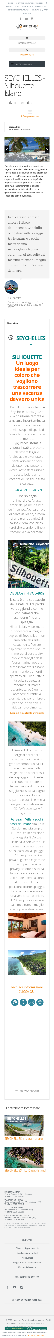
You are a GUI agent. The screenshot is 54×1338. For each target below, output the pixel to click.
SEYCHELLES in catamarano (23, 1138)
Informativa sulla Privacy (31, 1323)
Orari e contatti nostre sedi (30, 3)
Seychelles (26, 129)
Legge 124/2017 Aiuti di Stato (27, 1262)
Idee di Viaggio (14, 129)
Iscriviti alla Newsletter (35, 6)
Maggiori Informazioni (38, 1335)
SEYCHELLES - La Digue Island (25, 1170)
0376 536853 (18, 1212)
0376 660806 (18, 1220)
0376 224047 (18, 1196)
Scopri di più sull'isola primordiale (27, 713)
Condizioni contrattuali (18, 10)
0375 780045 (18, 1204)
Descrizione (12, 323)
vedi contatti (27, 54)
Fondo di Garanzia (27, 1267)
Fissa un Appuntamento (27, 1248)
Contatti (35, 10)
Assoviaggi (27, 1257)
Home (10, 3)
